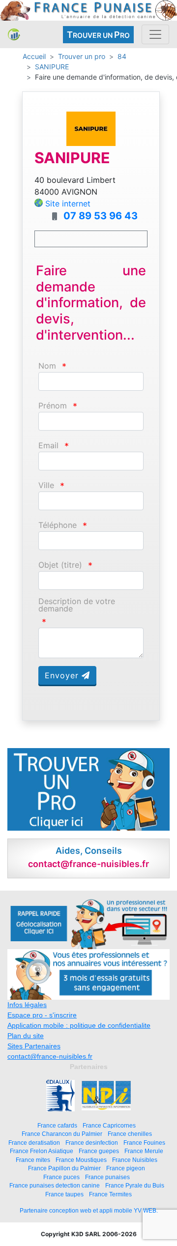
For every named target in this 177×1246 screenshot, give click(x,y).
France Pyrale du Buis (134, 1185)
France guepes (99, 1151)
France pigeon (125, 1168)
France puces (61, 1177)
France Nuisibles (134, 1160)
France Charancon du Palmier (62, 1133)
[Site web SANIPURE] (91, 128)
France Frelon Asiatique (41, 1151)
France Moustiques (81, 1160)
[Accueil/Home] (14, 34)
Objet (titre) (60, 565)
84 (122, 56)
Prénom (52, 405)
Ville (46, 485)
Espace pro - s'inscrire (42, 1015)
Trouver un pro (81, 56)
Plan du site (25, 1036)
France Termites (110, 1194)
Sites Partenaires (33, 1046)
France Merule (143, 1151)
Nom (47, 366)
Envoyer (63, 675)
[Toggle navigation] (155, 34)
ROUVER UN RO (98, 34)
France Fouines (144, 1142)
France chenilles (130, 1133)
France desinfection (91, 1142)
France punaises (107, 1177)
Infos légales (27, 1005)
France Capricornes (109, 1125)
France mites (33, 1160)
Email (48, 445)
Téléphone (57, 525)
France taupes (64, 1194)
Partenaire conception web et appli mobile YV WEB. (89, 1210)
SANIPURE (52, 66)
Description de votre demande (76, 605)
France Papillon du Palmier (64, 1168)
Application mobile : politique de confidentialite (78, 1025)
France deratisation (34, 1142)
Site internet (67, 203)
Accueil (34, 56)
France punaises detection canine (54, 1185)
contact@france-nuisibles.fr (49, 1056)
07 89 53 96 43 (100, 216)
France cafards (57, 1125)
